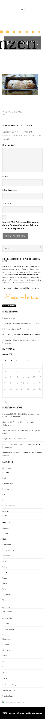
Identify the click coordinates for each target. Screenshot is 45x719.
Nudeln (5, 539)
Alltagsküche (7, 618)
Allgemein (6, 607)
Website (6, 203)
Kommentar (8, 145)
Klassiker (5, 528)
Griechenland (7, 650)
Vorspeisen (6, 600)
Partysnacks (6, 544)
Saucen (5, 572)
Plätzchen (6, 556)
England (5, 644)
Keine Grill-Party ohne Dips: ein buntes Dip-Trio (20, 323)
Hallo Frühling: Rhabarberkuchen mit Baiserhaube (21, 334)
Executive (38, 713)
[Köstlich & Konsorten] (13, 702)
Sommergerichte (8, 690)
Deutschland (7, 639)
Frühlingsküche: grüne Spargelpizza (16, 329)
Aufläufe (5, 624)
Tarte (4, 589)
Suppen (5, 578)
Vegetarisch (7, 594)
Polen (4, 661)
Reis (4, 561)
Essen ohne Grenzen (17, 713)
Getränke (6, 522)
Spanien (5, 672)
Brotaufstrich (7, 483)
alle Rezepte (7, 468)
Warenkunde (7, 611)
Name (5, 176)
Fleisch (5, 500)
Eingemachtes (7, 489)
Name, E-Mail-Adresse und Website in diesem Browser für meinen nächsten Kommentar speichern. (20, 225)
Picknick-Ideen (8, 550)
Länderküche (7, 635)
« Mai (4, 402)
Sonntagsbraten (8, 696)
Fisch (4, 494)
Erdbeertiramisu (8, 318)
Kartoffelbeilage (8, 629)
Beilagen (5, 472)
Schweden (6, 667)
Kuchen (5, 533)
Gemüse (5, 511)
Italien (4, 656)
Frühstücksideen (8, 506)
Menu (23, 10)
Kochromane (23, 439)
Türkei (4, 678)
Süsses (4, 583)
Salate (4, 567)
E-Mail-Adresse (10, 190)
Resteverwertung (9, 685)
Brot (4, 478)
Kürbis (4, 515)
